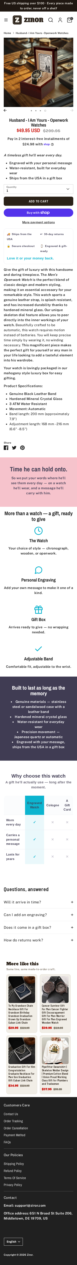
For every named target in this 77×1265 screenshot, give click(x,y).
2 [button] (35, 110)
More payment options (38, 222)
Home (7, 32)
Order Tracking (13, 1121)
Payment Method (14, 1135)
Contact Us (11, 1114)
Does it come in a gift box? (27, 927)
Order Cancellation (16, 1128)
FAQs (7, 1142)
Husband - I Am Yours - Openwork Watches (42, 32)
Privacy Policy (13, 1184)
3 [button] (40, 110)
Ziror (30, 1254)
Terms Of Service (15, 1178)
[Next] (72, 110)
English (11, 1242)
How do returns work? (23, 940)
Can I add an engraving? (25, 915)
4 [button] (45, 111)
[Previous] (5, 110)
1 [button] (31, 110)
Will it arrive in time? (22, 902)
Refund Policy (13, 1170)
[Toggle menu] (5, 20)
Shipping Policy (14, 1163)
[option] (38, 72)
